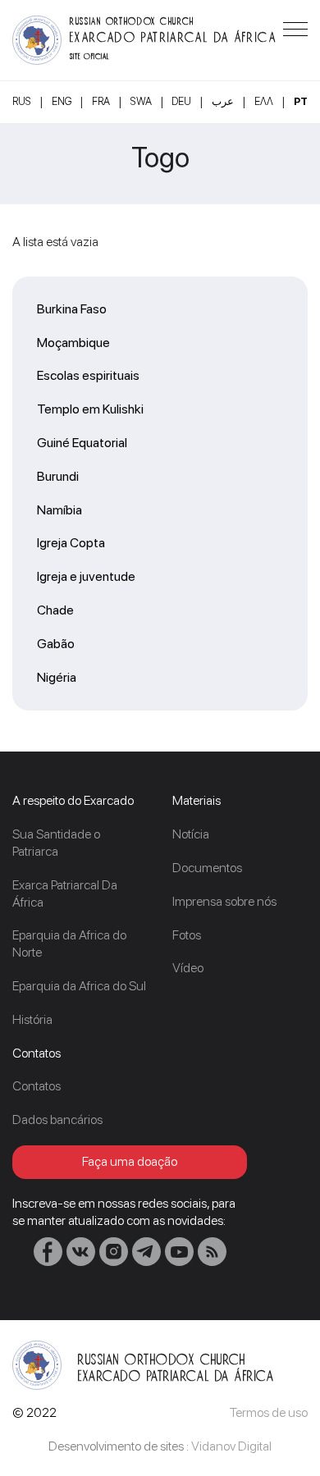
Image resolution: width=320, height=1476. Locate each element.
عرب (223, 101)
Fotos (186, 935)
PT (301, 101)
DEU (181, 101)
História (32, 1019)
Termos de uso (269, 1412)
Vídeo (187, 968)
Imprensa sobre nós (224, 901)
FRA (101, 101)
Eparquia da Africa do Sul (79, 986)
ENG (61, 101)
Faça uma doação (129, 1161)
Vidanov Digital (231, 1446)
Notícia (190, 834)
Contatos (36, 1086)
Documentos (207, 867)
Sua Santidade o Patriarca (56, 842)
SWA (141, 101)
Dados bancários (57, 1119)
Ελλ (263, 101)
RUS (21, 101)
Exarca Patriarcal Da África (64, 893)
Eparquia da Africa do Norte (69, 943)
